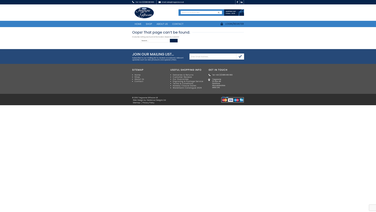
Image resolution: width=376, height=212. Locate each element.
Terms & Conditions (183, 83)
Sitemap (136, 102)
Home (138, 24)
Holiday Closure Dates (184, 86)
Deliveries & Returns (183, 75)
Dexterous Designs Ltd (156, 100)
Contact (177, 24)
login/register (234, 24)
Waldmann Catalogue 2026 (187, 88)
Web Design (138, 100)
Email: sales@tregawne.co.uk (173, 2)
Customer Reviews (182, 77)
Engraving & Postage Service (188, 81)
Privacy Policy (148, 102)
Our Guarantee (181, 79)
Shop (149, 24)
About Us (162, 24)
